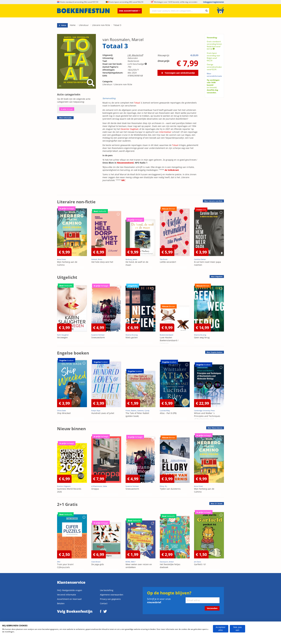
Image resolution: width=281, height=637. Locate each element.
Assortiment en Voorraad (69, 599)
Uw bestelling (106, 590)
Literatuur (84, 25)
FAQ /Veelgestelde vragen (69, 590)
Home (73, 25)
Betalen (61, 603)
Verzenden (212, 608)
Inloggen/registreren (213, 2)
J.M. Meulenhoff (135, 55)
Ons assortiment (128, 10)
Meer (213, 201)
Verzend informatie (66, 594)
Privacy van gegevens (110, 599)
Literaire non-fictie (101, 25)
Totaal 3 (117, 25)
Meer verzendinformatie (214, 74)
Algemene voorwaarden (111, 594)
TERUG (63, 25)
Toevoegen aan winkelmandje (180, 72)
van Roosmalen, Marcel (123, 39)
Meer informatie (65, 118)
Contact (103, 603)
